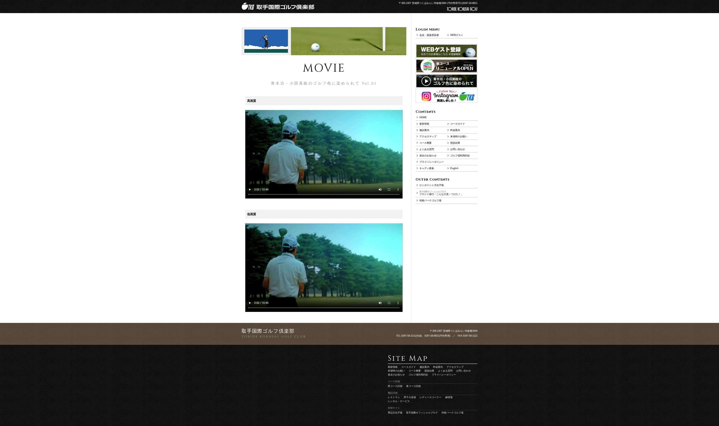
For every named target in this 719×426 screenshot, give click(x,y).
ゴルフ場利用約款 (460, 155)
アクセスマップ (427, 136)
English (454, 168)
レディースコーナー (431, 397)
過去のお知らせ (427, 155)
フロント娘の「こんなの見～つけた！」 (441, 193)
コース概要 (425, 142)
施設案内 (424, 130)
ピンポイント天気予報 (431, 185)
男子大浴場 (410, 397)
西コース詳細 (395, 386)
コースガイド (457, 123)
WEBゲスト (456, 35)
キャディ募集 (426, 168)
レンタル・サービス (399, 401)
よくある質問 (426, 149)
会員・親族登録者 (429, 35)
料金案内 (455, 130)
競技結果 (455, 142)
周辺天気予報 (395, 412)
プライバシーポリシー (431, 162)
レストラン (394, 397)
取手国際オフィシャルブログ (422, 412)
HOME (423, 117)
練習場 (449, 397)
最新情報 (424, 123)
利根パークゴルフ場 (430, 200)
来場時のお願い (458, 136)
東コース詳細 (413, 386)
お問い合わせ (457, 149)
